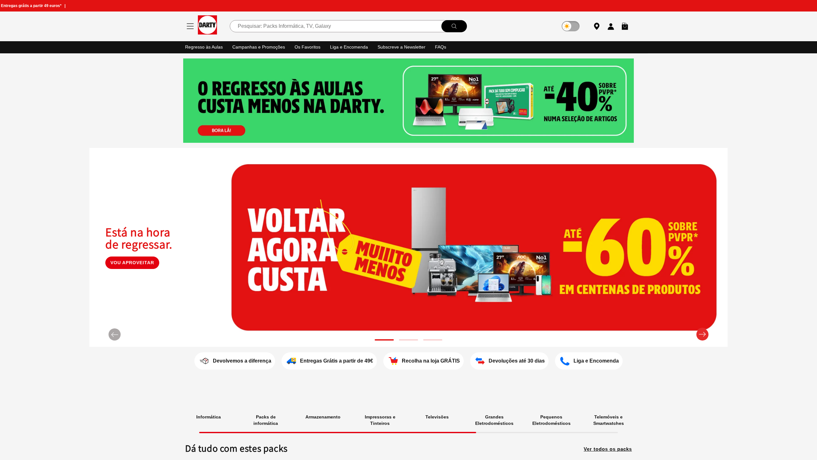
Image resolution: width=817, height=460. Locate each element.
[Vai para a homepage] (207, 26)
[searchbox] (348, 26)
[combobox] (348, 26)
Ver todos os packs (606, 448)
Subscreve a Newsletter (408, 47)
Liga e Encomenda (353, 47)
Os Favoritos (311, 47)
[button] (625, 26)
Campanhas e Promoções (261, 47)
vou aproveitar (132, 268)
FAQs (448, 47)
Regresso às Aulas (205, 47)
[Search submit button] (454, 26)
